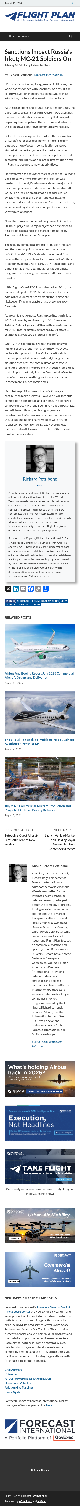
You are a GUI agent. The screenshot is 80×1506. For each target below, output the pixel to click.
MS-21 (9, 604)
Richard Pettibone (40, 65)
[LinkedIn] (73, 3)
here (49, 1405)
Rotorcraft (12, 1374)
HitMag (41, 1501)
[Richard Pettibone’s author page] (40, 459)
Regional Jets (22, 604)
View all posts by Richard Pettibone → (47, 1044)
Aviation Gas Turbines (19, 1387)
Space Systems (14, 1392)
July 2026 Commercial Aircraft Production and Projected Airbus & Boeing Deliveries (38, 808)
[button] (40, 485)
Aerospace (23, 600)
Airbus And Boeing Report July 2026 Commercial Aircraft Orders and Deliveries (39, 675)
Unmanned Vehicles (18, 1383)
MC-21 (64, 600)
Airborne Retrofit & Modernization (28, 1378)
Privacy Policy (40, 1470)
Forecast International (48, 75)
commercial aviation (45, 600)
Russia (37, 604)
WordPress (25, 1501)
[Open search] (70, 36)
